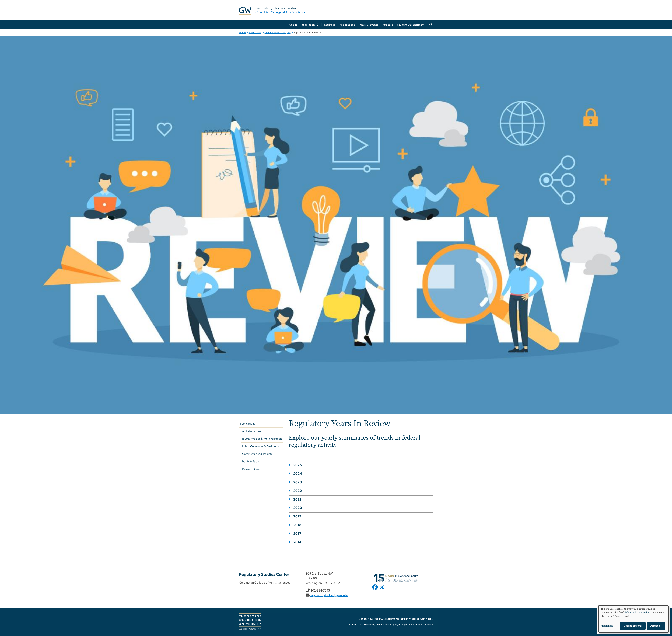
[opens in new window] (375, 589)
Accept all (655, 626)
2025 (297, 465)
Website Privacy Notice (421, 619)
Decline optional (633, 626)
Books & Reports (252, 461)
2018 (297, 525)
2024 (297, 473)
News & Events (369, 24)
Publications (347, 24)
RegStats (329, 24)
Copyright (395, 625)
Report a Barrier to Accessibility (417, 625)
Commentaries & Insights (278, 32)
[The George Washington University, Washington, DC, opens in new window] (250, 621)
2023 (297, 482)
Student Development (411, 24)
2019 (297, 516)
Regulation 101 (310, 24)
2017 (297, 533)
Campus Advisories (368, 619)
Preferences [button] (607, 626)
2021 (297, 499)
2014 (297, 542)
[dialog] (633, 618)
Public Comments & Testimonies (261, 446)
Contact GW (355, 625)
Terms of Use (382, 625)
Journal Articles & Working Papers (262, 438)
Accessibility (369, 625)
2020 (297, 508)
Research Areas (251, 469)
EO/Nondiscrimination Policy (393, 619)
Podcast (388, 24)
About (293, 24)
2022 (297, 491)
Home (242, 32)
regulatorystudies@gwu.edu (329, 595)
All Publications (251, 431)
